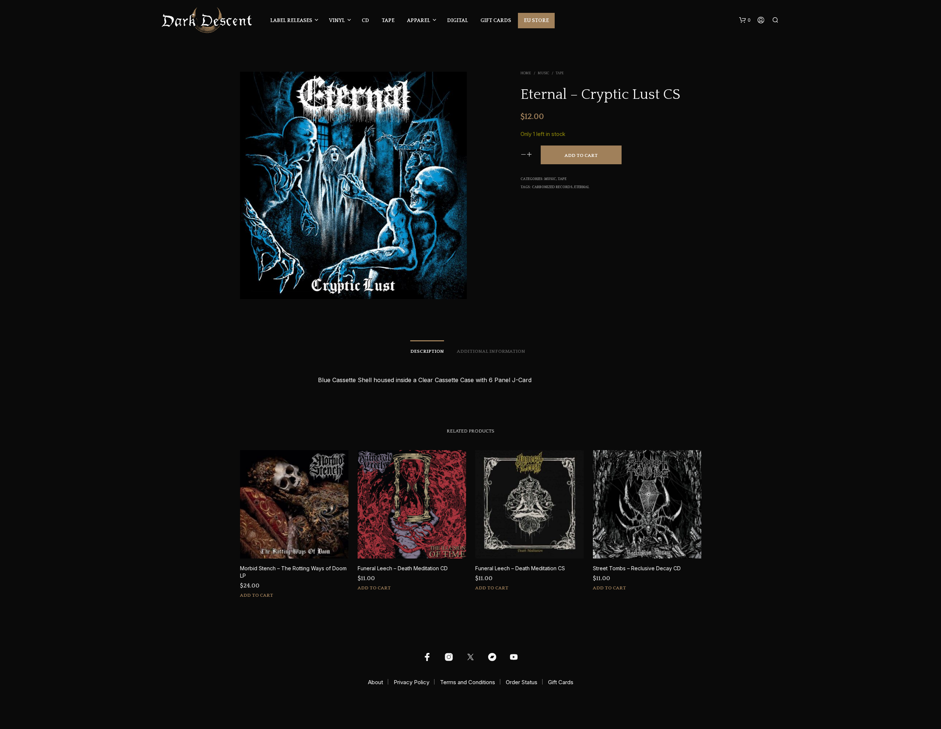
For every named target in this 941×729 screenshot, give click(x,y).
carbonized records (552, 187)
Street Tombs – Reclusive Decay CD (637, 568)
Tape (388, 21)
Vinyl (337, 21)
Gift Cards (495, 21)
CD (365, 21)
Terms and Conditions (467, 682)
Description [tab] (427, 351)
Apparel (418, 21)
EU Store (536, 21)
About (375, 682)
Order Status (521, 682)
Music (543, 73)
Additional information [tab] (491, 351)
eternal (581, 187)
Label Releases (291, 21)
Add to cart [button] (256, 595)
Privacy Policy (411, 682)
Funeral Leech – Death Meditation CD (403, 568)
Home (525, 73)
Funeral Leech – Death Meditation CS (520, 568)
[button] (745, 20)
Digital (457, 21)
